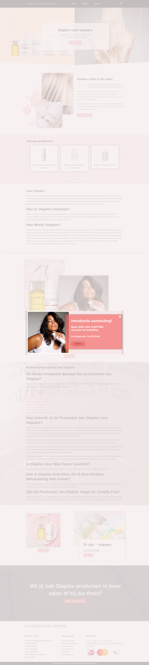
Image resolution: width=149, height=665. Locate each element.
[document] (74, 332)
